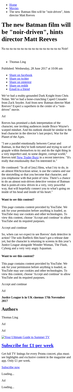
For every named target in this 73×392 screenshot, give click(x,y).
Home (13, 4)
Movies (13, 8)
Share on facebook (20, 75)
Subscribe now (11, 367)
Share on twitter (19, 78)
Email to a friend (19, 89)
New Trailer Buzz (28, 157)
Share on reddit (18, 85)
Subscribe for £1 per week (28, 345)
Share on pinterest (20, 82)
